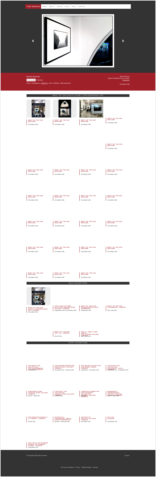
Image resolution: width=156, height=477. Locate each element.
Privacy (78, 467)
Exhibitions (44, 83)
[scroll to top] (78, 455)
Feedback (56, 83)
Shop (74, 6)
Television (39, 80)
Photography (31, 80)
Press (50, 83)
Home (44, 6)
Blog (67, 6)
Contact (81, 6)
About (51, 6)
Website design (86, 467)
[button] (33, 41)
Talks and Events (65, 83)
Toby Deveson (33, 6)
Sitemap (95, 467)
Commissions (35, 83)
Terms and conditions (67, 467)
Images (59, 6)
